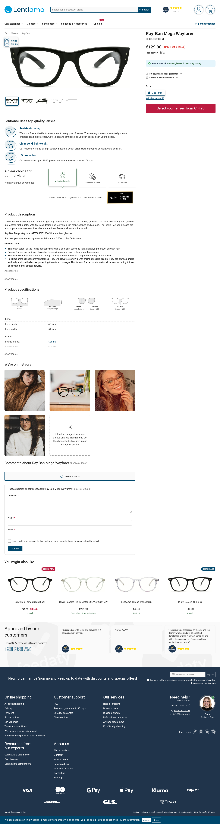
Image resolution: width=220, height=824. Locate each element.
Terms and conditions (15, 726)
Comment (13, 495)
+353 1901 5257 (182, 710)
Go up (25, 812)
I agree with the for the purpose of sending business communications (183, 681)
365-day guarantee (63, 713)
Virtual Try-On (14, 42)
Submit (15, 548)
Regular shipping (111, 703)
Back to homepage (12, 812)
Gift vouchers (11, 722)
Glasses (14, 33)
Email (11, 529)
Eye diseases (11, 759)
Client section (61, 717)
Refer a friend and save (115, 717)
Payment (9, 713)
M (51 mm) (157, 92)
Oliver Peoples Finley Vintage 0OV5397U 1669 (83, 602)
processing (29, 541)
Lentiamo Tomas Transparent (136, 602)
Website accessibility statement (20, 731)
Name (11, 517)
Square (52, 341)
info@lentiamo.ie (181, 714)
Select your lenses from (181, 108)
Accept (146, 820)
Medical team (61, 759)
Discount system (111, 713)
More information (130, 819)
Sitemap (58, 777)
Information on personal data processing (25, 735)
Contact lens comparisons (17, 763)
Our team (58, 755)
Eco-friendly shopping (114, 726)
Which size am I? (155, 98)
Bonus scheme (110, 708)
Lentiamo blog (61, 764)
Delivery (8, 708)
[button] (12, 101)
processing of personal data (178, 680)
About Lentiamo (62, 750)
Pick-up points (11, 717)
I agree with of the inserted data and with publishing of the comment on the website (56, 541)
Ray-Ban (26, 33)
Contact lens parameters (16, 754)
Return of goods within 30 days (70, 708)
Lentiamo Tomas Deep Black (30, 602)
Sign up (210, 674)
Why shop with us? (63, 768)
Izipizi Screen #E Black (190, 602)
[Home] (5, 33)
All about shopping (14, 703)
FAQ (56, 703)
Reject (156, 820)
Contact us (59, 773)
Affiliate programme (113, 722)
